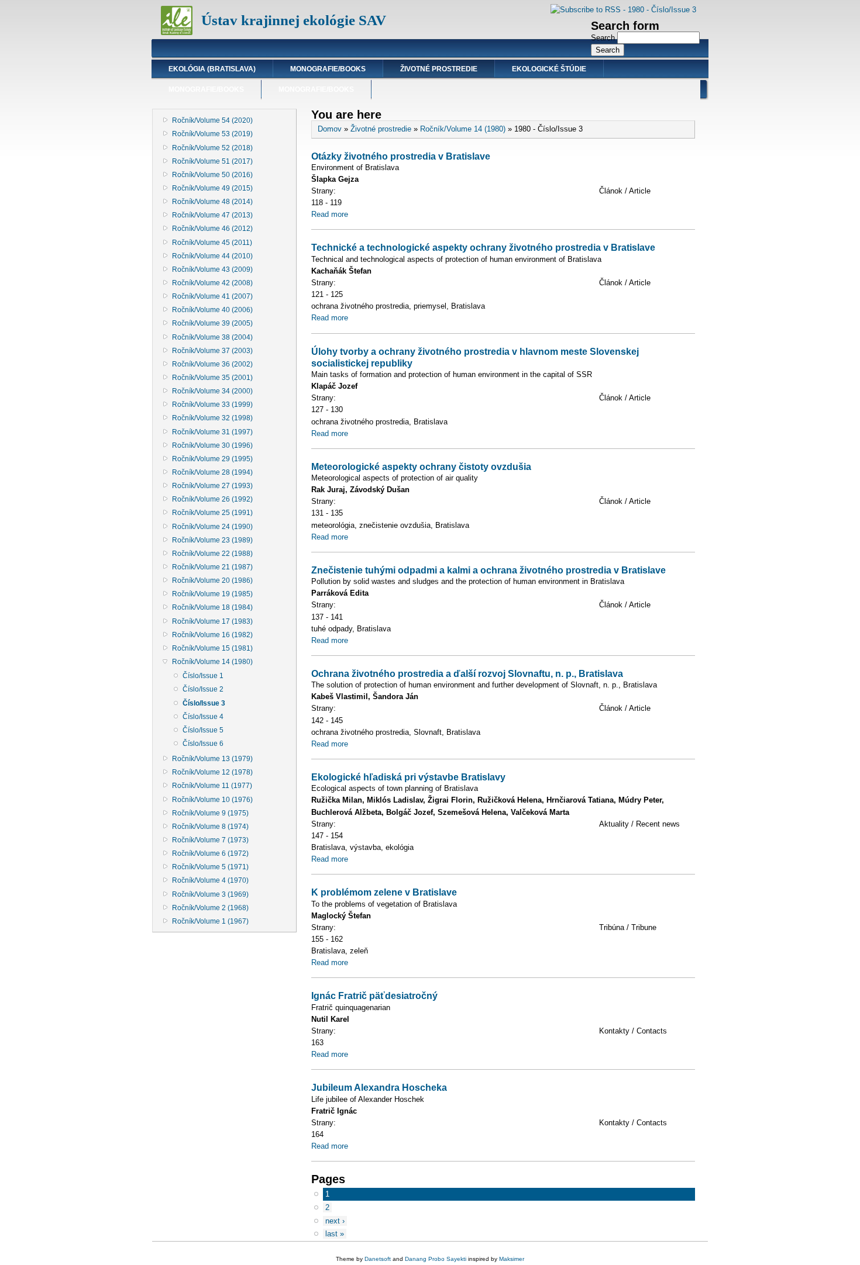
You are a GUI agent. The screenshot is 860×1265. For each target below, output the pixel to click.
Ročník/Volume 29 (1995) (212, 459)
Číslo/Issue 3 (204, 703)
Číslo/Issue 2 (203, 689)
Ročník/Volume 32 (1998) (212, 418)
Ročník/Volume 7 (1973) (210, 840)
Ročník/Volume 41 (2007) (212, 296)
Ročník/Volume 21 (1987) (212, 567)
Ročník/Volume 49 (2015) (212, 188)
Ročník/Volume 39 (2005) (212, 323)
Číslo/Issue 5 (203, 730)
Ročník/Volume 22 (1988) (212, 553)
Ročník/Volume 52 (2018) (212, 148)
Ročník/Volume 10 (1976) (212, 800)
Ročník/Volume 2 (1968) (210, 908)
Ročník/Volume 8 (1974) (210, 826)
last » (334, 1233)
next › (335, 1220)
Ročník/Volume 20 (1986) (212, 580)
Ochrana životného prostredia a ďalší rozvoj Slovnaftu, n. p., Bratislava (467, 673)
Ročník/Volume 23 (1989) (212, 540)
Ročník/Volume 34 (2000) (212, 391)
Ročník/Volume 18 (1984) (212, 607)
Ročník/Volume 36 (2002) (212, 364)
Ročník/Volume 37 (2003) (212, 351)
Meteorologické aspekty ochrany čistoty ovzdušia (421, 466)
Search (604, 37)
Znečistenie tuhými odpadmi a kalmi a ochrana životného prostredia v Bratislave (488, 570)
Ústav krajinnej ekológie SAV (293, 20)
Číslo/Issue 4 (203, 717)
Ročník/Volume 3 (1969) (210, 894)
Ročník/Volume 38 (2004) (212, 337)
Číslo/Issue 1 (203, 676)
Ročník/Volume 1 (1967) (210, 921)
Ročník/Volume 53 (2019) (212, 134)
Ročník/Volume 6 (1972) (210, 853)
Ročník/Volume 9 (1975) (210, 813)
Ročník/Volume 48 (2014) (212, 202)
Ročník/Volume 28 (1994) (212, 472)
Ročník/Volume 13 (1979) (212, 759)
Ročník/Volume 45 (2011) (212, 243)
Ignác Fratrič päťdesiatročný (374, 995)
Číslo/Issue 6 (203, 743)
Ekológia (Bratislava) (212, 69)
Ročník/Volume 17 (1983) (212, 621)
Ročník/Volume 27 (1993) (212, 486)
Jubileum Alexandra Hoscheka (379, 1087)
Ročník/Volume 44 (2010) (212, 256)
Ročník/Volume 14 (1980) (212, 662)
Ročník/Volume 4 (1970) (210, 880)
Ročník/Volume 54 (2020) (212, 120)
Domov (330, 129)
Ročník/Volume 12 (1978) (212, 772)
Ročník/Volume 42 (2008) (212, 283)
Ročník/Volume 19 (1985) (212, 594)
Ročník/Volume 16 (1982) (212, 635)
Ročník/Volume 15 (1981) (212, 648)
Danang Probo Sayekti (435, 1259)
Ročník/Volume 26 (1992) (212, 499)
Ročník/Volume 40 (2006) (212, 310)
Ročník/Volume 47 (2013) (212, 215)
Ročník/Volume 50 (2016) (212, 175)
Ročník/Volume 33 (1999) (212, 404)
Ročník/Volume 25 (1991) (212, 513)
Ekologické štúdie (549, 69)
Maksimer (511, 1259)
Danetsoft (377, 1259)
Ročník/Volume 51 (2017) (212, 161)
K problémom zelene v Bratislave (384, 892)
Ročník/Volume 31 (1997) (212, 432)
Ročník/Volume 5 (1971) (210, 867)
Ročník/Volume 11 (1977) (212, 786)
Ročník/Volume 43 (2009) (212, 269)
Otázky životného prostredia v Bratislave (400, 156)
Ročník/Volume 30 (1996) (212, 445)
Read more (329, 214)
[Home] (176, 32)
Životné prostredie (438, 69)
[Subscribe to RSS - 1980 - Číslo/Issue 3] (623, 9)
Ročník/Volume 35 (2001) (212, 378)
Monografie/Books (328, 69)
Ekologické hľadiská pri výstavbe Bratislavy (408, 777)
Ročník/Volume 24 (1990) (212, 527)
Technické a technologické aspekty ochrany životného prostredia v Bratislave (483, 247)
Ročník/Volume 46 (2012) (212, 228)
